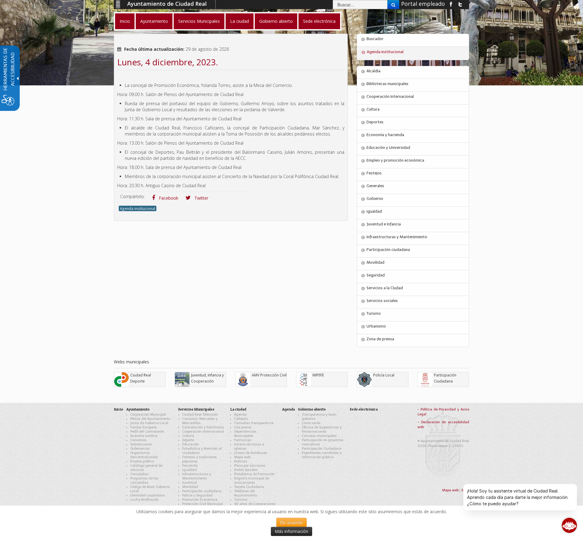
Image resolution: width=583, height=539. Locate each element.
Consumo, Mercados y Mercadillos (200, 421)
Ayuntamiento (138, 409)
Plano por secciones (249, 466)
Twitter (200, 198)
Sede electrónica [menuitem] (319, 21)
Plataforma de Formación (254, 474)
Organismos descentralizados (144, 455)
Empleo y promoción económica (395, 160)
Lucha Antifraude (144, 500)
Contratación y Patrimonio (203, 427)
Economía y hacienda (385, 134)
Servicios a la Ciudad (385, 288)
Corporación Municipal (148, 415)
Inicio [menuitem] (125, 21)
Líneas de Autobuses (250, 453)
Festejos (374, 173)
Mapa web (242, 457)
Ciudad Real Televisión (200, 415)
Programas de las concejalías (144, 480)
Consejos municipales (319, 436)
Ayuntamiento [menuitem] (154, 21)
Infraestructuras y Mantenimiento (397, 237)
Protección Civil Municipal (202, 504)
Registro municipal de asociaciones (251, 480)
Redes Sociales (246, 470)
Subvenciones (141, 444)
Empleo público (142, 461)
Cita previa (242, 427)
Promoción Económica (199, 500)
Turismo (374, 313)
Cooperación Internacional (390, 96)
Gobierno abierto (312, 409)
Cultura (373, 109)
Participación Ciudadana (321, 449)
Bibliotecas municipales (387, 83)
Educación (190, 444)
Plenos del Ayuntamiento (150, 419)
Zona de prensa (380, 339)
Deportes (375, 122)
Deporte (188, 440)
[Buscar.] (393, 4)
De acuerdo (291, 522)
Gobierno (375, 198)
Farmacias (242, 440)
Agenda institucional (137, 208)
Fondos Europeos (143, 427)
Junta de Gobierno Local (149, 423)
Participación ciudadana (388, 249)
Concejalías (139, 474)
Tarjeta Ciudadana (249, 487)
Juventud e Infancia (384, 224)
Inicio (118, 409)
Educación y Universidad (388, 147)
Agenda (240, 415)
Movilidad (375, 262)
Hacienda (190, 466)
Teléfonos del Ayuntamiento (245, 493)
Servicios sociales (382, 300)
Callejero (241, 419)
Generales (375, 186)
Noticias (240, 461)
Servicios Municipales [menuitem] (199, 21)
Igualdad (374, 211)
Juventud (189, 483)
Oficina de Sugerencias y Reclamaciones (322, 429)
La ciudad (238, 409)
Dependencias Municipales (245, 434)
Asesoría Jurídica (143, 436)
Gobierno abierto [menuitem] (276, 21)
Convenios (138, 440)
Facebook (168, 198)
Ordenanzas (140, 449)
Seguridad (376, 275)
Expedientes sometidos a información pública (322, 455)
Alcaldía (373, 71)
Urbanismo (376, 326)
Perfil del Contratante (147, 432)
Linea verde (311, 423)
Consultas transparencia (254, 423)
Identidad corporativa (147, 495)
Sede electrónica (364, 409)
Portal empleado (423, 3)
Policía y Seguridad (197, 495)
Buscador (375, 38)
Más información (291, 531)
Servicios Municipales (196, 409)
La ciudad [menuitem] (239, 21)
